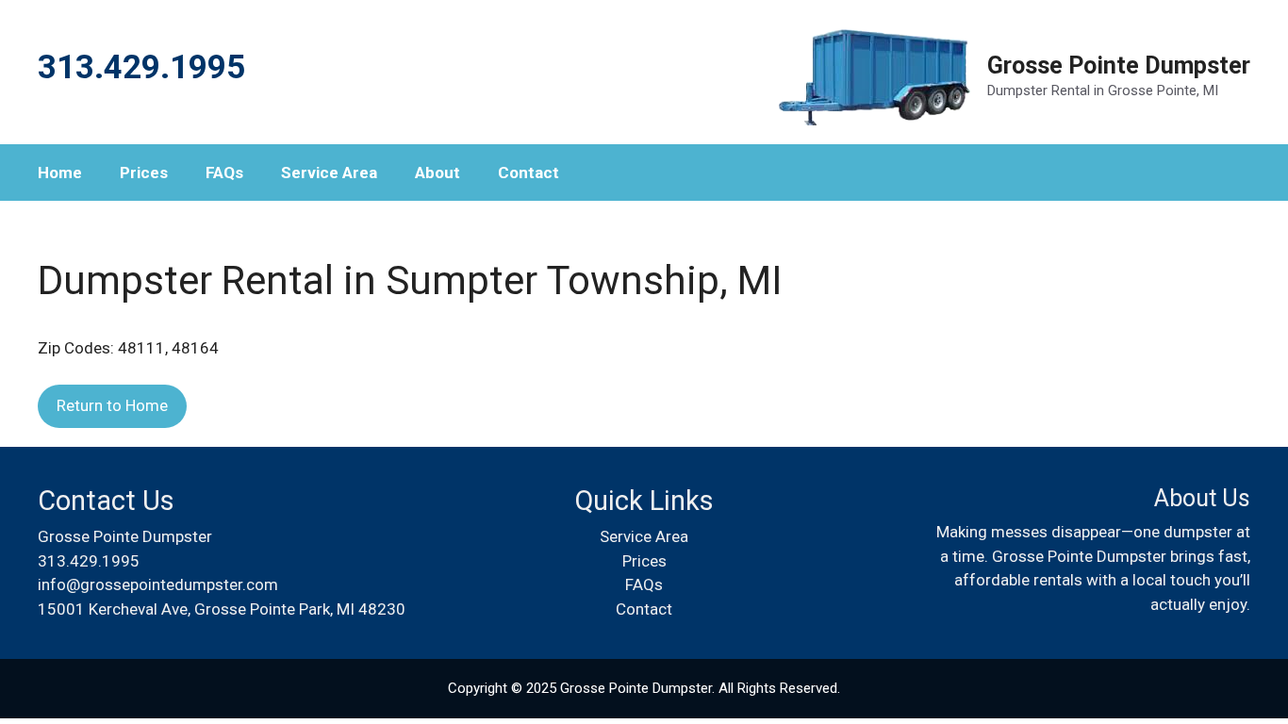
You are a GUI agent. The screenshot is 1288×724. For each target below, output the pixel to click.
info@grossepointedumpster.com (158, 584)
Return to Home (112, 405)
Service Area (329, 172)
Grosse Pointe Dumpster (1118, 65)
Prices (144, 172)
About (437, 172)
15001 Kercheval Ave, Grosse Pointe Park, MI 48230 (221, 609)
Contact (528, 172)
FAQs (224, 172)
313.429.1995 (89, 560)
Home (60, 172)
